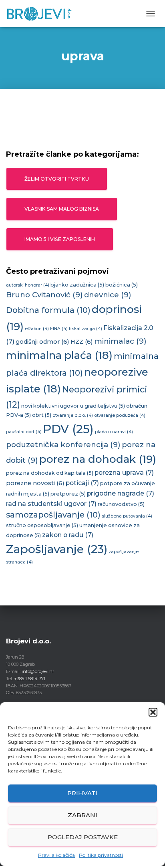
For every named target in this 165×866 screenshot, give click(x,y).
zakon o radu (67, 535)
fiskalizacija (85, 328)
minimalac (120, 341)
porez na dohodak (97, 459)
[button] (153, 712)
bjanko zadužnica (77, 285)
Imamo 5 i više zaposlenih (59, 239)
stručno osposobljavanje (42, 525)
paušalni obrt (24, 431)
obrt (41, 415)
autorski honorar (27, 285)
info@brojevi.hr (38, 671)
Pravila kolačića (56, 855)
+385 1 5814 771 (29, 678)
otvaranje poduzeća (119, 415)
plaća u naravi (114, 431)
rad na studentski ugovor (51, 504)
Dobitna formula (48, 310)
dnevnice (107, 294)
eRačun (37, 328)
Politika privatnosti (101, 855)
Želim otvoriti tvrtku (56, 179)
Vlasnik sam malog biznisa (61, 209)
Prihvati (82, 793)
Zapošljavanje (56, 549)
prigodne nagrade (120, 493)
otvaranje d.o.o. (72, 415)
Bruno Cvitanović (44, 294)
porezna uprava (124, 472)
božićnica (121, 285)
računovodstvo (121, 504)
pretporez (68, 494)
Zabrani (82, 815)
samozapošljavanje (53, 515)
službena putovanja (127, 516)
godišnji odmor (42, 341)
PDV (68, 429)
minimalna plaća (59, 355)
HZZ (81, 341)
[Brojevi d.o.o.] (42, 14)
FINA (59, 328)
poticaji (82, 483)
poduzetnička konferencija (63, 444)
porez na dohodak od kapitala (49, 473)
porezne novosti (35, 483)
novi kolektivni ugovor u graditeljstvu (73, 406)
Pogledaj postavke (83, 837)
